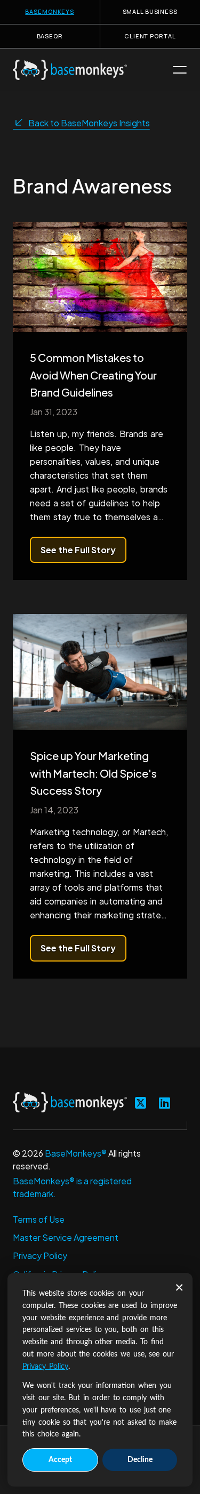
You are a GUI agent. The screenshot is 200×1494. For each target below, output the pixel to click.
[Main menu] (180, 70)
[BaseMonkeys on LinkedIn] (165, 1102)
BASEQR (50, 36)
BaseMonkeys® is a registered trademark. (72, 1187)
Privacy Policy (45, 1366)
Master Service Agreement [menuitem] (65, 1237)
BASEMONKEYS (49, 11)
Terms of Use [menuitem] (39, 1219)
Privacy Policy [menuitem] (40, 1255)
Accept (60, 1460)
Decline (140, 1460)
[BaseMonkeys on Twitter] (141, 1102)
